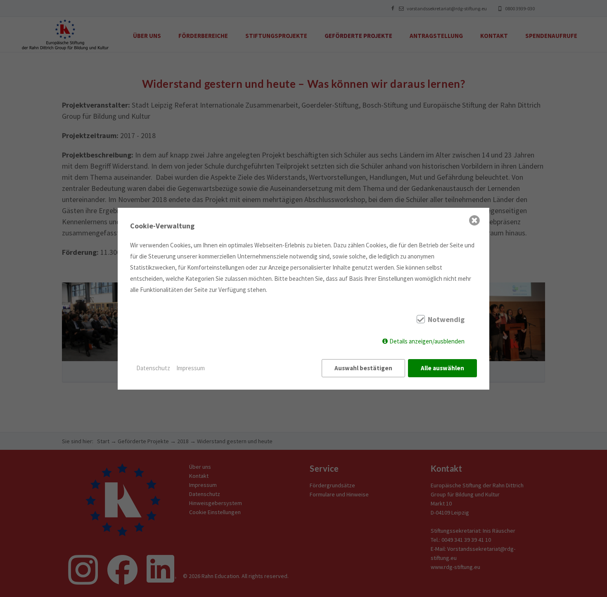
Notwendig (446, 319)
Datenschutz (153, 368)
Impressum (190, 368)
